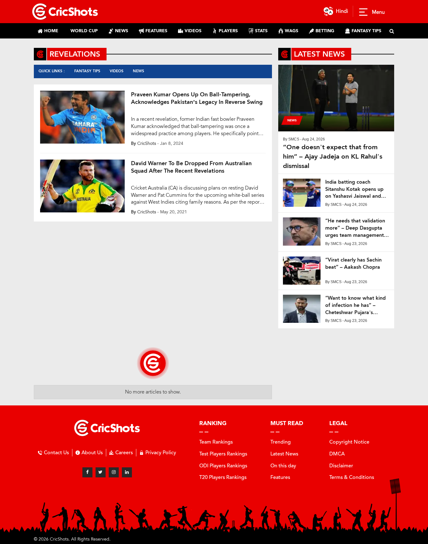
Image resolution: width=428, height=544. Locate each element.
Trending (280, 442)
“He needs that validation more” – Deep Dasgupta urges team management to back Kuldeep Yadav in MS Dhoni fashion (355, 228)
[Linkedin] (127, 472)
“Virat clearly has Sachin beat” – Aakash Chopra (353, 263)
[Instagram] (114, 472)
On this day (283, 465)
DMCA (337, 453)
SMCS (293, 139)
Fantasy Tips (87, 71)
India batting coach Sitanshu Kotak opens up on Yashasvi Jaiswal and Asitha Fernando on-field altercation (354, 189)
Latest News (284, 453)
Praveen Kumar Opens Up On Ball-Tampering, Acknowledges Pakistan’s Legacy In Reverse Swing (197, 98)
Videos (116, 71)
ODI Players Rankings (223, 465)
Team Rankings (216, 442)
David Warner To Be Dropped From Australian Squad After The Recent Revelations (191, 167)
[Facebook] (87, 472)
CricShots (146, 143)
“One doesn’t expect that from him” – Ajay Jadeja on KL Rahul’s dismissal (332, 156)
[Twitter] (101, 472)
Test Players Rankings (223, 453)
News (138, 71)
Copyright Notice (349, 442)
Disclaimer (341, 465)
